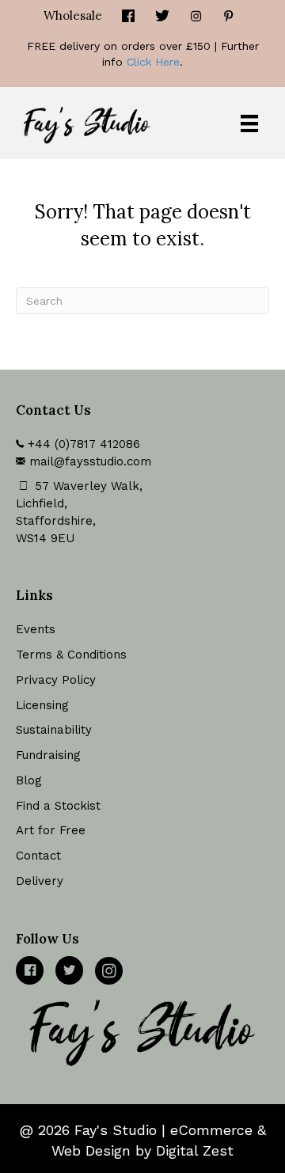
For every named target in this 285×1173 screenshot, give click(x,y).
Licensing (42, 705)
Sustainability (54, 730)
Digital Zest (195, 1150)
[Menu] (249, 123)
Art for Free (51, 830)
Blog (29, 780)
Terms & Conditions (71, 654)
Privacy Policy (56, 680)
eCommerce (211, 1130)
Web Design (91, 1150)
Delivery (39, 881)
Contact (38, 855)
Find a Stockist (58, 806)
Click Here (153, 61)
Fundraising (48, 755)
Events (35, 629)
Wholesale (73, 15)
